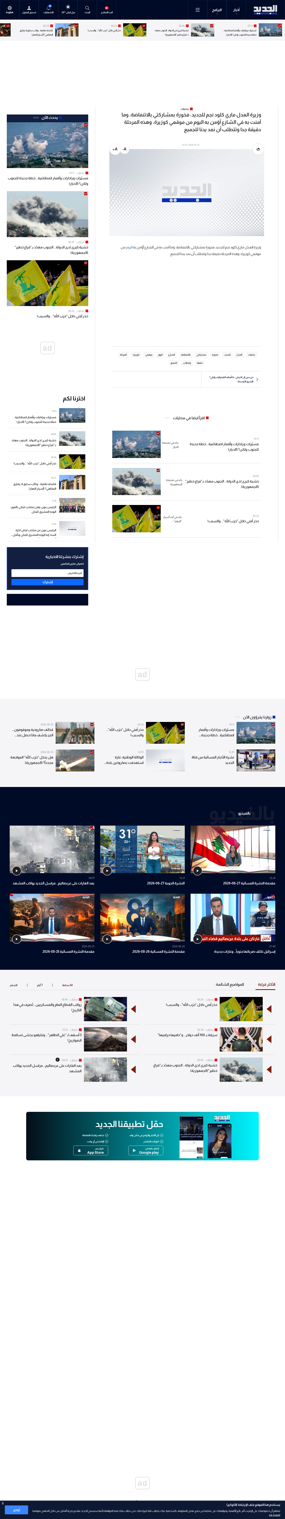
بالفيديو (244, 813)
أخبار (236, 10)
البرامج (217, 10)
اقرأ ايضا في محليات (189, 418)
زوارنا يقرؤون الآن (257, 717)
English (9, 12)
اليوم (129, 247)
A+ (115, 149)
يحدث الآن (49, 117)
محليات (80, 172)
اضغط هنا (274, 1514)
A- (124, 149)
